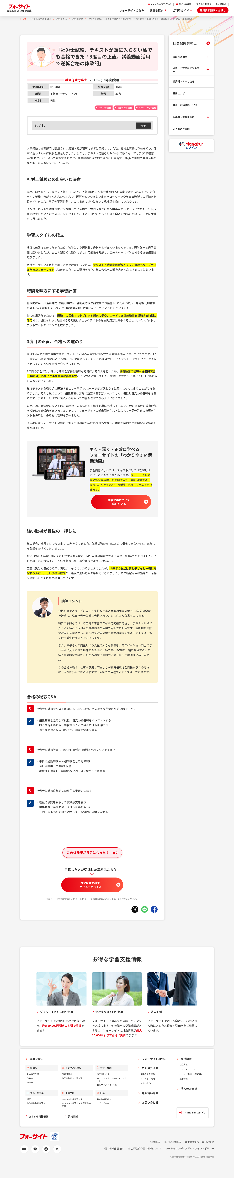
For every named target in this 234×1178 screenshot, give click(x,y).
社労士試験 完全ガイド (185, 105)
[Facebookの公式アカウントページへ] (46, 1149)
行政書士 (31, 1078)
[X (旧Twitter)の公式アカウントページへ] (57, 1149)
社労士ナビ (179, 93)
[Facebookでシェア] (154, 909)
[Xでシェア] (134, 909)
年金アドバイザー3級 (107, 1085)
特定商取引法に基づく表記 (199, 1142)
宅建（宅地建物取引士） (73, 1099)
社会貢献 (183, 1064)
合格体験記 (77, 18)
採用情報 (183, 1078)
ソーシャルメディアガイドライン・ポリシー (190, 1148)
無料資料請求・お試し (213, 10)
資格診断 (73, 1116)
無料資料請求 (150, 1093)
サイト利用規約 (172, 1142)
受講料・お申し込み (183, 81)
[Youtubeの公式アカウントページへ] (24, 1149)
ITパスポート (103, 1103)
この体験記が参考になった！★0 (92, 852)
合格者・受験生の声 (183, 117)
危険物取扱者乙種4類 (72, 1078)
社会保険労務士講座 (41, 18)
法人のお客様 (202, 4)
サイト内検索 (185, 4)
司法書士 (31, 1082)
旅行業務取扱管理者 (36, 1103)
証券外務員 (67, 1074)
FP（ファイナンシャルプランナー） (111, 1079)
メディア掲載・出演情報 (190, 1073)
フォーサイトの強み (131, 10)
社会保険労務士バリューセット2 (90, 885)
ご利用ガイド (180, 10)
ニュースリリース (187, 1069)
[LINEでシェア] (144, 909)
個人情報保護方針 (114, 1148)
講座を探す (156, 10)
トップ (23, 18)
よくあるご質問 (181, 129)
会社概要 (220, 4)
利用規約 (155, 1142)
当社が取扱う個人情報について (145, 1148)
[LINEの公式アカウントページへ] (35, 1149)
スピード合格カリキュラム (186, 69)
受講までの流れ (147, 1073)
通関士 (30, 1099)
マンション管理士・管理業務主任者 (76, 1104)
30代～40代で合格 (147, 107)
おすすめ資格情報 (38, 1116)
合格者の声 (61, 18)
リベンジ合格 (105, 107)
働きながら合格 (125, 107)
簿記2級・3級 (103, 1074)
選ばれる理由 (180, 57)
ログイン (191, 147)
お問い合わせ (146, 1083)
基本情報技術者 (104, 1099)
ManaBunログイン (160, 4)
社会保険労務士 (185, 43)
